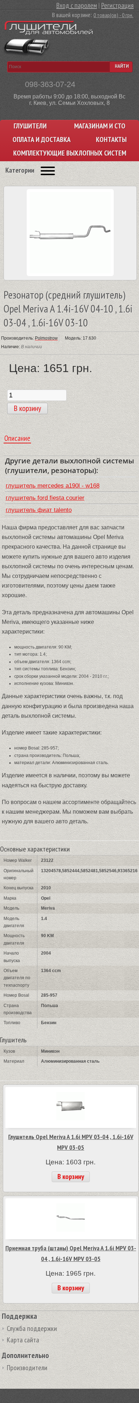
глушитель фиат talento (39, 510)
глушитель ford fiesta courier (45, 497)
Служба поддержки (32, 1328)
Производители (27, 1367)
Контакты (111, 140)
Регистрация (117, 5)
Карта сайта (23, 1339)
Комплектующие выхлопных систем (69, 153)
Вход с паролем (76, 5)
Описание (17, 438)
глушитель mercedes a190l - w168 (52, 485)
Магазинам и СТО (99, 126)
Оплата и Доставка (41, 140)
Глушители (30, 126)
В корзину (70, 1176)
